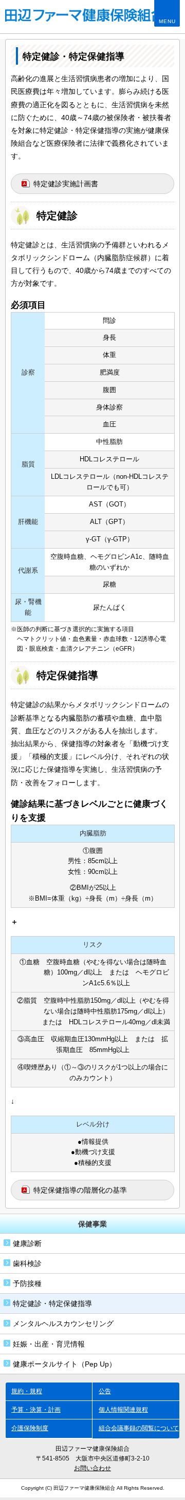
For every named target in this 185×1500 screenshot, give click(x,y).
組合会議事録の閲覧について (139, 1428)
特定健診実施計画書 (65, 184)
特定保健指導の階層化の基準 (80, 1190)
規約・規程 (26, 1391)
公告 (105, 1391)
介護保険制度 (29, 1428)
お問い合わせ (92, 1468)
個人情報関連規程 (123, 1409)
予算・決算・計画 (36, 1409)
